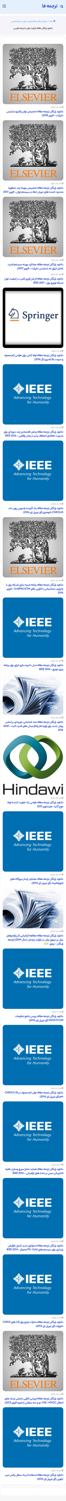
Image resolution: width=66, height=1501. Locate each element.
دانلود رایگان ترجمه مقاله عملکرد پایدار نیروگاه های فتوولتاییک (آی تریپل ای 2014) (36, 881)
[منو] (4, 8)
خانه (51, 21)
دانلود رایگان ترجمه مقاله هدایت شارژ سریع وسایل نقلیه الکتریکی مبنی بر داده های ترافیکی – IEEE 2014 (34, 1171)
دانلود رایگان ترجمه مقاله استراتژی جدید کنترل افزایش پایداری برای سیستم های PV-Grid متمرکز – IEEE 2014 (35, 1248)
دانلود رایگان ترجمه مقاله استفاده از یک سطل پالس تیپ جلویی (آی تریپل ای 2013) (34, 1477)
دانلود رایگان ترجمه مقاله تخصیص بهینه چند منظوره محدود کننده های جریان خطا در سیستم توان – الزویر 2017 (33, 190)
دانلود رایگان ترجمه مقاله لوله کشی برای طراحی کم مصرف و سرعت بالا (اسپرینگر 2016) (33, 358)
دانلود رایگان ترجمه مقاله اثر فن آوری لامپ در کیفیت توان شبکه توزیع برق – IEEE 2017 (33, 281)
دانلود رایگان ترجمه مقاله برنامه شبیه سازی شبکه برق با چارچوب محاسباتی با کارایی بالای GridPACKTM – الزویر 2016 (34, 589)
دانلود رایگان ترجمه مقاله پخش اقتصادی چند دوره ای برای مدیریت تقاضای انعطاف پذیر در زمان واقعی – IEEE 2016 (33, 434)
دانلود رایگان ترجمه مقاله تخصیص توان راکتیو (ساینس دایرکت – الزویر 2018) (34, 114)
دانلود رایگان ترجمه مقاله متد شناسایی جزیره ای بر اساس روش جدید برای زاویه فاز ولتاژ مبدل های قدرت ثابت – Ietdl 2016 (33, 726)
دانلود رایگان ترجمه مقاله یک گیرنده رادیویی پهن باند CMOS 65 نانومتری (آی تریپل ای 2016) (35, 510)
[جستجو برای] (61, 8)
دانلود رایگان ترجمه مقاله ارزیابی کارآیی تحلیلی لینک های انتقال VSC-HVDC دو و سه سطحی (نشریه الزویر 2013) (34, 1401)
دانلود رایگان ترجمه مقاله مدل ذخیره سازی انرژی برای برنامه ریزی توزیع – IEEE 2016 (33, 667)
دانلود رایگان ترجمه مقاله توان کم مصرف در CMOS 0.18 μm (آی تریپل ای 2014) (34, 1095)
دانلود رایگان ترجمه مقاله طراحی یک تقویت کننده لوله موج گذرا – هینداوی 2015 (35, 805)
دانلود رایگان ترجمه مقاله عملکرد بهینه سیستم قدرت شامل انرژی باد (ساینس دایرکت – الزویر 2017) (35, 267)
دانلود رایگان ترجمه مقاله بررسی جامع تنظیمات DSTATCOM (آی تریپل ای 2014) (39, 1018)
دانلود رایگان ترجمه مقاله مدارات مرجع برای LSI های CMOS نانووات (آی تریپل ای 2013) (33, 1324)
